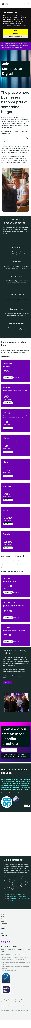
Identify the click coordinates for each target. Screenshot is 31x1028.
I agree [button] (15, 30)
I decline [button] (15, 33)
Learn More (16, 377)
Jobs (2, 921)
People (3, 926)
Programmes (4, 923)
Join (2, 933)
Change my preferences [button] (15, 36)
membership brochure (18, 43)
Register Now (8, 377)
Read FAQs (8, 682)
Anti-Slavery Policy (13, 962)
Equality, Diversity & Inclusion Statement (11, 966)
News (2, 916)
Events (3, 919)
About (2, 914)
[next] (28, 805)
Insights (3, 928)
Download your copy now (9, 750)
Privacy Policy (4, 962)
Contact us (4, 935)
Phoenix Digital (24, 1010)
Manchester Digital (6, 4)
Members (3, 931)
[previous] (25, 805)
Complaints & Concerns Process (9, 970)
